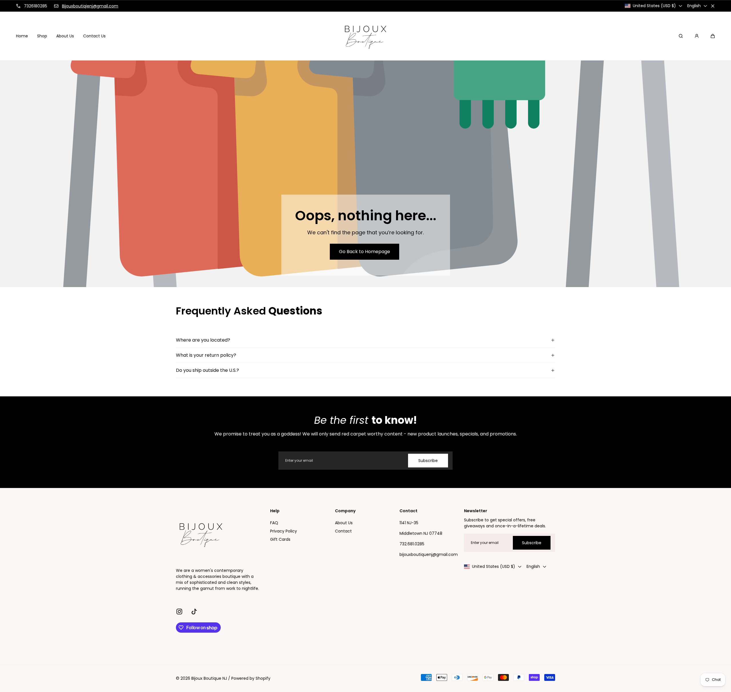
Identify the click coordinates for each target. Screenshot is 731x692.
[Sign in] (696, 36)
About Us (344, 523)
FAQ (274, 523)
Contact (343, 531)
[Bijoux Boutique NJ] (365, 36)
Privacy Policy (283, 531)
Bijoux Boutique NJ (209, 678)
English (694, 6)
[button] (712, 36)
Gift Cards (280, 539)
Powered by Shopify (250, 678)
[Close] (712, 6)
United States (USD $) (654, 6)
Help (275, 511)
